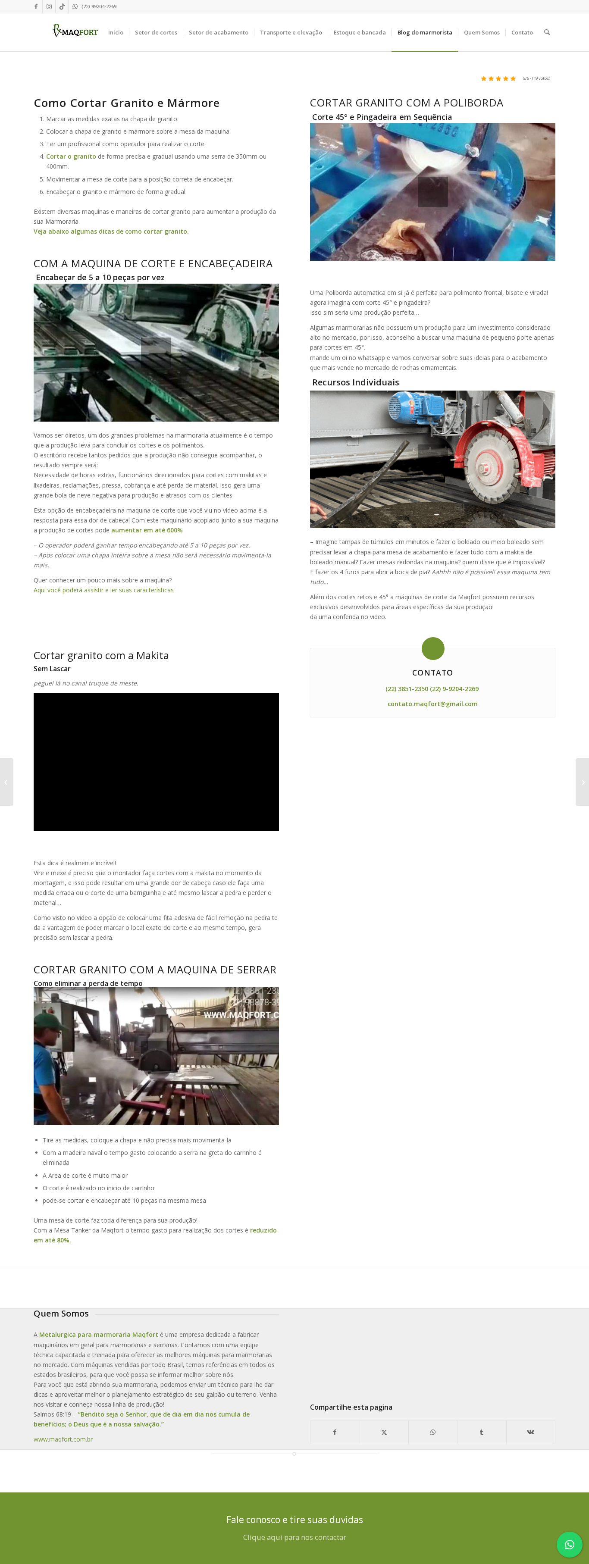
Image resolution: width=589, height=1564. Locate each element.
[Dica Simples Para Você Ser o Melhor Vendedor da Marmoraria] (582, 782)
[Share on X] (384, 1432)
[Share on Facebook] (334, 1432)
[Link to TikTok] (62, 6)
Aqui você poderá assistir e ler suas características (104, 590)
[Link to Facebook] (36, 6)
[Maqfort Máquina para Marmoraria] (75, 32)
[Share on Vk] (531, 1432)
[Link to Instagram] (49, 6)
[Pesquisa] (547, 32)
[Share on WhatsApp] (433, 1432)
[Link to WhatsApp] (75, 6)
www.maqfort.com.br (63, 1439)
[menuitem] (116, 32)
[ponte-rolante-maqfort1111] (433, 1347)
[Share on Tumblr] (481, 1432)
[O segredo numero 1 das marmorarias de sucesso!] (6, 782)
